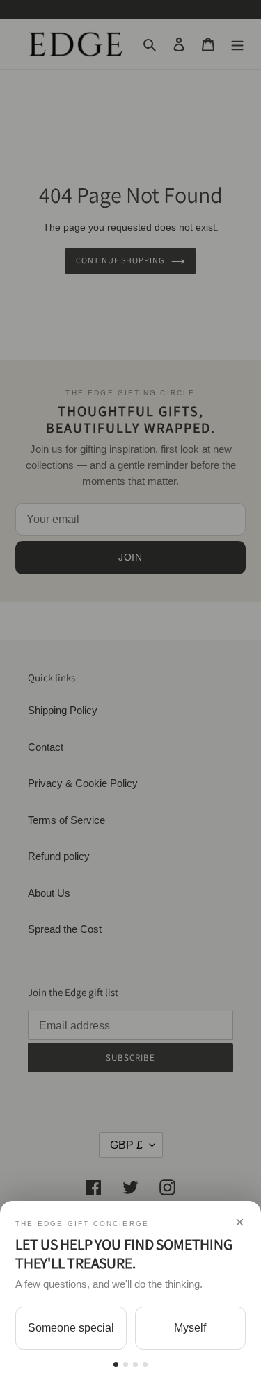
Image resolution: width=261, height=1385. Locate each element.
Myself (190, 1328)
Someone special (71, 1328)
